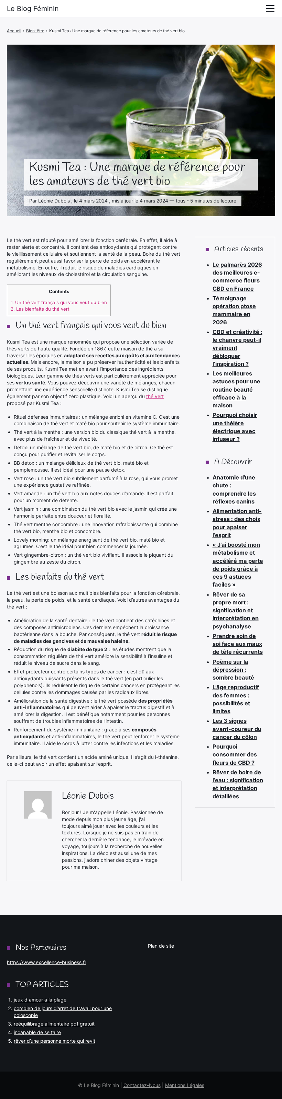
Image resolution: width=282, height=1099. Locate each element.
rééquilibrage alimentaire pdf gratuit (54, 1024)
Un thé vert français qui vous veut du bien (59, 302)
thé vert (155, 396)
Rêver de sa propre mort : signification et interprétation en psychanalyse (236, 610)
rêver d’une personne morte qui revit (54, 1041)
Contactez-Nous (142, 1085)
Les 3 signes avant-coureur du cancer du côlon (237, 728)
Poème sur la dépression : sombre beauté (233, 669)
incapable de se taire (37, 1032)
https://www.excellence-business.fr (46, 962)
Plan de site (161, 946)
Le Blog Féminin (33, 8)
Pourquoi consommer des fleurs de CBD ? (235, 754)
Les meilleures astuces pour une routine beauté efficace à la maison (236, 389)
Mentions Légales (184, 1085)
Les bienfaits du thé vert (40, 309)
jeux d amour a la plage (40, 1000)
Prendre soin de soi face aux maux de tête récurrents (238, 644)
